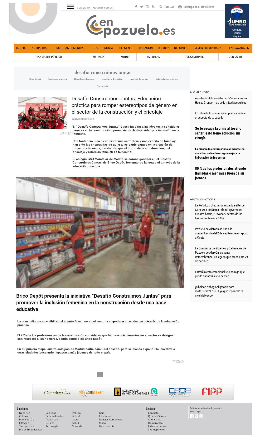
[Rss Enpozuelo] (153, 7)
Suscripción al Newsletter (198, 7)
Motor (75, 419)
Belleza (50, 423)
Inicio (21, 48)
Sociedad (51, 413)
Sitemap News (156, 429)
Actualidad (40, 48)
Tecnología (52, 426)
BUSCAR (169, 7)
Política (76, 413)
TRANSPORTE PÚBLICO (48, 56)
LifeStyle (125, 48)
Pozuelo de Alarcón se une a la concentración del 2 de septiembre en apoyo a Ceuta (221, 233)
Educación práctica (57, 79)
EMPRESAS (153, 56)
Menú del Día (27, 419)
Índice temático (157, 426)
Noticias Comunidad (71, 48)
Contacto (83, 7)
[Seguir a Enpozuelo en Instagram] (147, 7)
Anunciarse (154, 419)
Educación (145, 48)
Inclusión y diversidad (112, 79)
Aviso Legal (195, 411)
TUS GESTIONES (194, 56)
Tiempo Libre (26, 426)
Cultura (163, 48)
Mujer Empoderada (208, 48)
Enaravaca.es (239, 48)
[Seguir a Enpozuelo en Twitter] (141, 7)
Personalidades (55, 416)
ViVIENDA (98, 56)
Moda (102, 423)
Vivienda (77, 426)
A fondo (76, 416)
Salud (75, 423)
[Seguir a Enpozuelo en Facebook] (136, 7)
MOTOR (125, 56)
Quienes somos (103, 7)
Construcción (103, 86)
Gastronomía (103, 48)
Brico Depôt (35, 79)
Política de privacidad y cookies (206, 407)
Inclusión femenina (139, 79)
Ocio (101, 413)
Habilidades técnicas (84, 79)
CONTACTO (235, 56)
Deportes (180, 48)
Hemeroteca (155, 423)
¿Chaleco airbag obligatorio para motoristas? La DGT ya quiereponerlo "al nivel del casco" (219, 291)
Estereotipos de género (167, 79)
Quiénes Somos (157, 416)
